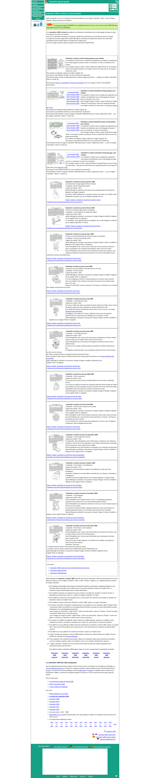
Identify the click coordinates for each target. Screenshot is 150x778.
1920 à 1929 (61, 724)
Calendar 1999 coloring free (107, 734)
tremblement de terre (56, 668)
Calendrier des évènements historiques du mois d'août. (63, 429)
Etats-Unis (82, 670)
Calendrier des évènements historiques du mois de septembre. (66, 457)
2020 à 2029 (110, 724)
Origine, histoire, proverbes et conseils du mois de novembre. (65, 517)
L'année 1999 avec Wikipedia (58, 687)
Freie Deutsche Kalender (80, 747)
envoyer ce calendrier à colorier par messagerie (69, 83)
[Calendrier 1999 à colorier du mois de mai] (56, 315)
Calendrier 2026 (54, 704)
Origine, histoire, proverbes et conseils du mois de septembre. (66, 455)
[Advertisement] (76, 7)
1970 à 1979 (85, 724)
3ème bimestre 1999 (73, 97)
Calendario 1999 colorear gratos (106, 737)
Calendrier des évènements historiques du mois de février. (64, 228)
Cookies (64, 776)
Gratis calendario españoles (102, 747)
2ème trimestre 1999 (73, 125)
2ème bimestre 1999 (73, 94)
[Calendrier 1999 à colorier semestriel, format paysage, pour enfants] (56, 164)
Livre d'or (82, 776)
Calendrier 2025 (54, 701)
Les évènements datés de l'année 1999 (61, 681)
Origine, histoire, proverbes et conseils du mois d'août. (63, 427)
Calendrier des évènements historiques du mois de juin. (64, 368)
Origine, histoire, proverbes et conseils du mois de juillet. (64, 396)
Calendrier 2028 (54, 709)
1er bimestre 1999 (72, 92)
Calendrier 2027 (54, 707)
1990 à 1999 (95, 724)
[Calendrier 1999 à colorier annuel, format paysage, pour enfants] (56, 69)
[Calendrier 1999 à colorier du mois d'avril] (56, 283)
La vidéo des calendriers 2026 (59, 696)
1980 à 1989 (90, 724)
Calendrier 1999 (110, 731)
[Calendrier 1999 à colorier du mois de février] (56, 224)
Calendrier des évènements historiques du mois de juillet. (64, 398)
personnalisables (72, 636)
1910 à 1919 (56, 724)
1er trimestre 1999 (72, 123)
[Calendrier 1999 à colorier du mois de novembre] (56, 510)
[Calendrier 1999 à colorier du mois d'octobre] (56, 479)
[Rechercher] (117, 1)
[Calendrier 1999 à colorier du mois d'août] (56, 421)
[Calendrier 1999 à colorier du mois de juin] (56, 348)
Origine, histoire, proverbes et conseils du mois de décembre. (65, 556)
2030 (115, 724)
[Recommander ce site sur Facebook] (35, 25)
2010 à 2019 (105, 724)
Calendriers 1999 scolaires (58, 570)
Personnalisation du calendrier (58, 694)
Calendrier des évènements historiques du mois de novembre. (66, 520)
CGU (58, 776)
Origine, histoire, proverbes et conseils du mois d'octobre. (64, 485)
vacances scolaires (62, 25)
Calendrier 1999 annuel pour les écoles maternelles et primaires (69, 568)
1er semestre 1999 (73, 154)
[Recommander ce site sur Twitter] (38, 25)
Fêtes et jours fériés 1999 (57, 684)
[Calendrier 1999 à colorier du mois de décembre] (56, 542)
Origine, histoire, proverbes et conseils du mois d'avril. (63, 291)
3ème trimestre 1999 (73, 128)
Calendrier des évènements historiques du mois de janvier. (65, 202)
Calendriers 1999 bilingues (58, 573)
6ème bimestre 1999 (73, 103)
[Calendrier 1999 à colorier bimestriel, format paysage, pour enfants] (56, 99)
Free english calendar (60, 747)
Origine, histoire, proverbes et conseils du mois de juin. (63, 366)
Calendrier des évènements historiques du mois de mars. (64, 260)
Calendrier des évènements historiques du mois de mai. (64, 325)
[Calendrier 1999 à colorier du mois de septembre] (56, 451)
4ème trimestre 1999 (73, 130)
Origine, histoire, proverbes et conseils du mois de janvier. (83, 200)
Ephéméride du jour (55, 714)
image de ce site (62, 167)
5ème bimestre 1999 (73, 101)
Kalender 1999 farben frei (108, 739)
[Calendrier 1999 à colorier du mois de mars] (56, 250)
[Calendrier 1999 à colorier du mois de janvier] (56, 198)
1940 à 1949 (71, 724)
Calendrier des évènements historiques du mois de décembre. (66, 558)
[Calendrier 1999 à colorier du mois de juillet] (56, 391)
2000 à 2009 (100, 724)
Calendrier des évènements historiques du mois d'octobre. (64, 487)
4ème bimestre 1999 (73, 99)
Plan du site (73, 776)
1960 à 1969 (81, 724)
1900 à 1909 (51, 724)
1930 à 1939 (66, 724)
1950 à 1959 (76, 724)
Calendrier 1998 (54, 699)
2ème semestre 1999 (73, 156)
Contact (90, 776)
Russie (90, 670)
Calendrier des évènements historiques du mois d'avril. (63, 293)
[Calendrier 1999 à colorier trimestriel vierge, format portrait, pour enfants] (56, 138)
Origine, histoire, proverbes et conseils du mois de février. (83, 226)
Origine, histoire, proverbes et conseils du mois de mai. (63, 323)
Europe (48, 670)
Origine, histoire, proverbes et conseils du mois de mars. (64, 258)
